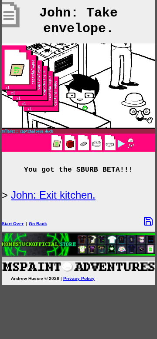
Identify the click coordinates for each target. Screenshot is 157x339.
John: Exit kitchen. (53, 195)
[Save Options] (148, 221)
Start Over (13, 223)
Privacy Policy (79, 278)
